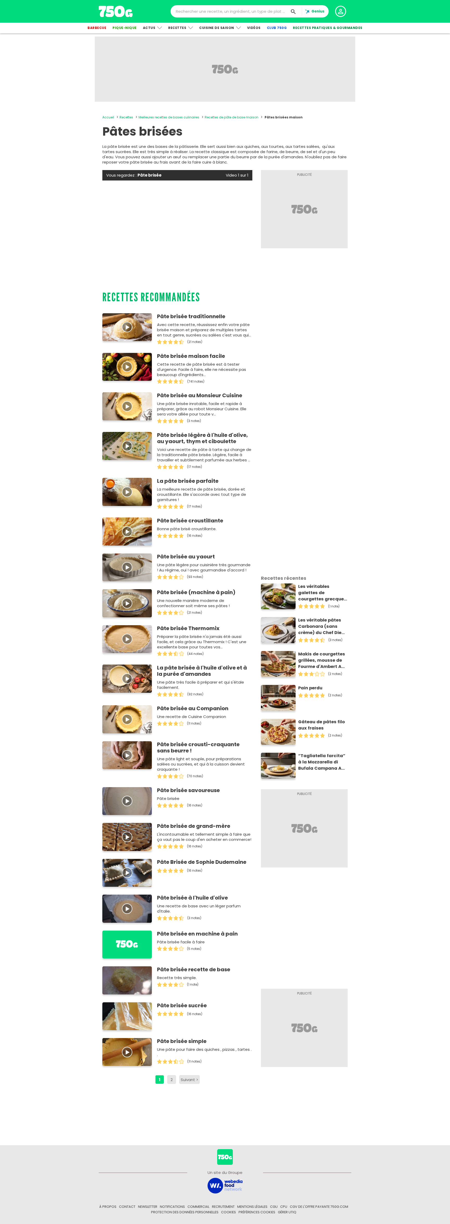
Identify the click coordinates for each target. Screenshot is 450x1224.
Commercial (198, 1206)
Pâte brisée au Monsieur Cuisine (199, 395)
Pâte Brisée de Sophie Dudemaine (201, 862)
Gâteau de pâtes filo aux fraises (321, 725)
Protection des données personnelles (184, 1212)
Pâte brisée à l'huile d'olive (192, 898)
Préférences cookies (257, 1212)
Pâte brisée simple (182, 1041)
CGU (274, 1206)
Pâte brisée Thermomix (188, 628)
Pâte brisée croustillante (190, 520)
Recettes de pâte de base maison (231, 117)
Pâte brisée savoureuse (188, 790)
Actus (149, 28)
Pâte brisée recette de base (193, 969)
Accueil (108, 117)
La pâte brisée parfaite (187, 481)
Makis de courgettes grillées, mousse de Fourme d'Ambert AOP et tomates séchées (322, 660)
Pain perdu (310, 688)
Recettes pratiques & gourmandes (327, 28)
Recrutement (223, 1206)
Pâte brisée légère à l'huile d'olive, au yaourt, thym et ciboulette (202, 438)
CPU (283, 1206)
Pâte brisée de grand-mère (193, 826)
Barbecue (97, 28)
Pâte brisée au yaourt (186, 556)
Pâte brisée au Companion (192, 708)
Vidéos (254, 28)
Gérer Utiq (287, 1212)
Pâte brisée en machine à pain (197, 934)
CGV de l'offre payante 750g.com (319, 1206)
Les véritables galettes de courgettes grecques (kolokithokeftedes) (322, 592)
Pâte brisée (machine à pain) (196, 592)
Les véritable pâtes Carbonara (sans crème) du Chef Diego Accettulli (322, 626)
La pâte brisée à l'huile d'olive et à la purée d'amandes (202, 671)
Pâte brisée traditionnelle (191, 316)
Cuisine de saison (216, 28)
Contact (127, 1206)
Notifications (172, 1206)
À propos (107, 1206)
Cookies (228, 1212)
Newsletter (147, 1206)
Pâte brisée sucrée (182, 1005)
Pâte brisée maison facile (191, 356)
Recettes (177, 28)
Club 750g (277, 28)
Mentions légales (252, 1206)
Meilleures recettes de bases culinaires (169, 117)
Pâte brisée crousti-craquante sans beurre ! (198, 747)
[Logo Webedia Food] (225, 1185)
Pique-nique (125, 28)
